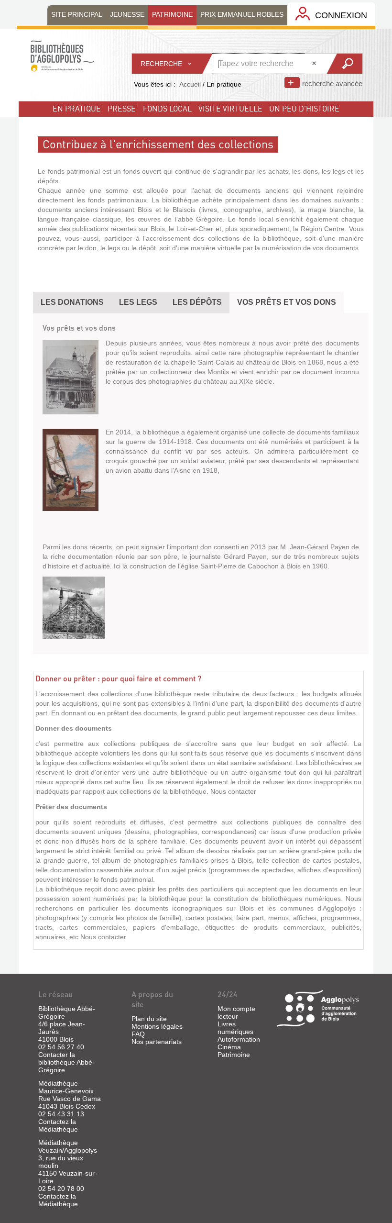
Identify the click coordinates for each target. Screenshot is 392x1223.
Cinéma (229, 1047)
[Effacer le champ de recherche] (315, 64)
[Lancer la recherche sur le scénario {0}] (344, 64)
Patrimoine (234, 1054)
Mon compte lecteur (236, 1012)
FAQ (138, 1034)
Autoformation (239, 1039)
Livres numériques (235, 1027)
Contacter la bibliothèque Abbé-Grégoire (66, 1062)
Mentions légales (157, 1026)
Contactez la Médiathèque (58, 1125)
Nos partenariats (156, 1041)
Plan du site (149, 1019)
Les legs (138, 302)
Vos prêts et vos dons (286, 302)
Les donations (72, 302)
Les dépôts (197, 302)
